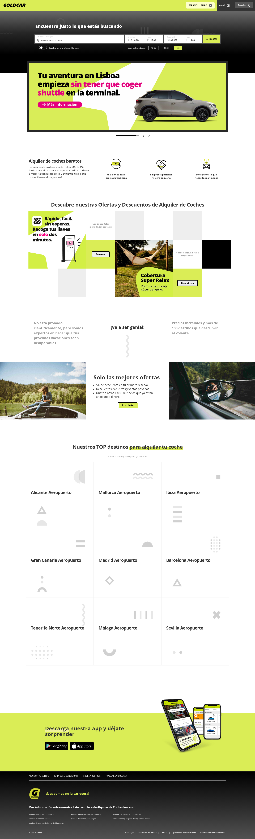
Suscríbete (128, 405)
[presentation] (142, 135)
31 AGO (135, 40)
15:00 (153, 40)
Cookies (164, 832)
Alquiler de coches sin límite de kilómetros (46, 823)
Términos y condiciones (66, 776)
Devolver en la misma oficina (43, 47)
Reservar (101, 254)
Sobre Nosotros (91, 776)
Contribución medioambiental (212, 832)
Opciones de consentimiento (184, 832)
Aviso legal (129, 832)
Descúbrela (187, 283)
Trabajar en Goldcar (116, 776)
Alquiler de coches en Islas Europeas (86, 814)
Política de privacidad (147, 832)
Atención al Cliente (39, 776)
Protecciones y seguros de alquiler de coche (131, 818)
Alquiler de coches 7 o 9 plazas (41, 814)
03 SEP (174, 40)
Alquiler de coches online (39, 818)
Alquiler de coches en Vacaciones (127, 814)
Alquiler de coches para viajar (83, 818)
